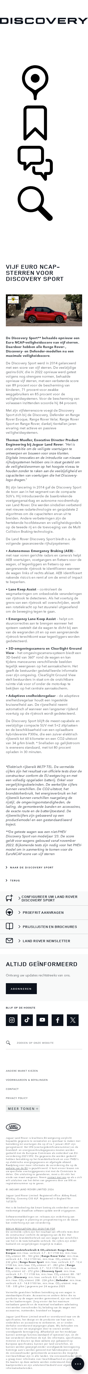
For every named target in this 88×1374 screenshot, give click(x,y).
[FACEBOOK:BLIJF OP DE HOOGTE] (57, 1020)
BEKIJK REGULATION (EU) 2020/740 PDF (30, 1228)
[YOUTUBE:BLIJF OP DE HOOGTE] (42, 1020)
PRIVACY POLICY (17, 1098)
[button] (44, 2)
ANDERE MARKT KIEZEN (22, 1070)
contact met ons (56, 1177)
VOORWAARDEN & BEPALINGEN (27, 1079)
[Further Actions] (77, 1364)
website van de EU (17, 1168)
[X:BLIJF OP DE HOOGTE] (73, 1020)
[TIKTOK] (27, 1020)
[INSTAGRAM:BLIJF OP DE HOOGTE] (12, 1020)
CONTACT (12, 1089)
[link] (44, 45)
